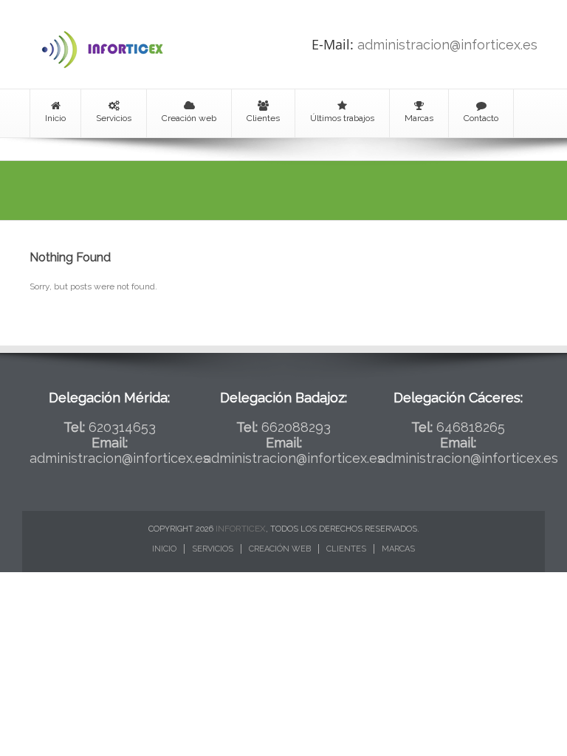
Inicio (55, 118)
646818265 (470, 427)
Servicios (113, 118)
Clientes (263, 118)
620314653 (122, 427)
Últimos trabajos (342, 118)
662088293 (296, 427)
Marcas (419, 118)
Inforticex (241, 528)
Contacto (481, 118)
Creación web (189, 118)
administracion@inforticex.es (447, 44)
